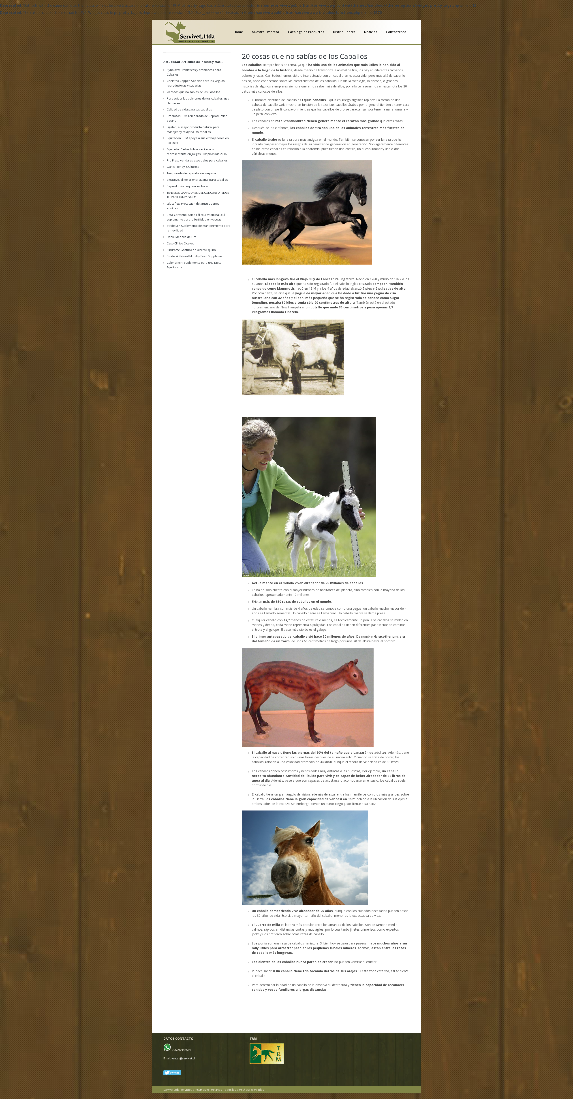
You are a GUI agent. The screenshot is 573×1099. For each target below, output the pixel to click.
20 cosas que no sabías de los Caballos (304, 56)
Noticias (370, 32)
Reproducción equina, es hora (187, 186)
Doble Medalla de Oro (182, 237)
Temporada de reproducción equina (191, 173)
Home (238, 32)
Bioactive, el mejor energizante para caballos (197, 180)
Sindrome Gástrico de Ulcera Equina (191, 250)
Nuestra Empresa (265, 32)
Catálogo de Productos (306, 32)
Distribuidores (344, 32)
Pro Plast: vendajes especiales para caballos (197, 160)
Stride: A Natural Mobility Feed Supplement (195, 256)
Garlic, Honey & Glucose (183, 167)
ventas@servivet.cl (183, 1058)
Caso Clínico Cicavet (180, 243)
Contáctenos (396, 32)
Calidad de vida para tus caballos (189, 109)
